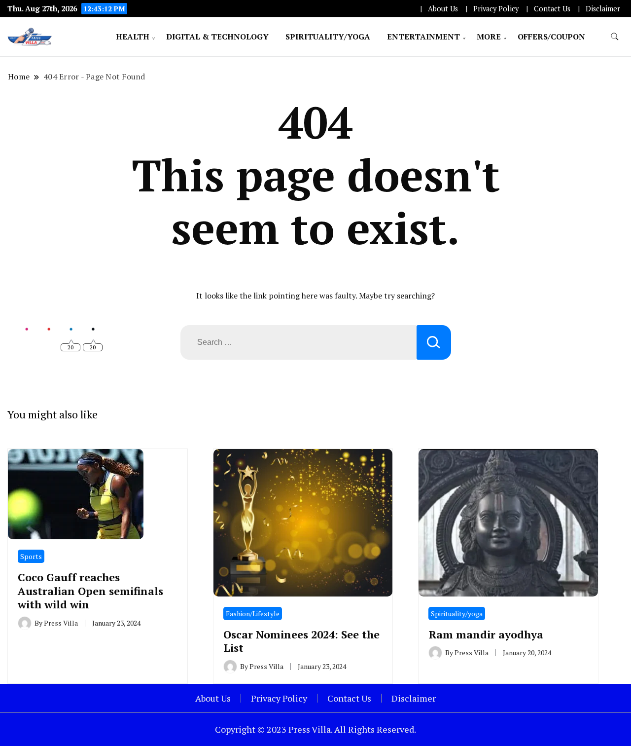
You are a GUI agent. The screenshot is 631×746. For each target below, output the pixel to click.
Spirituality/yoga (327, 36)
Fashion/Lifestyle (253, 613)
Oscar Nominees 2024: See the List (301, 641)
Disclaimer (603, 8)
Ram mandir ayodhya (485, 634)
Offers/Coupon (551, 36)
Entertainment (423, 36)
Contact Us (552, 8)
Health (132, 36)
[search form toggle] (615, 37)
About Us (443, 8)
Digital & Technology (217, 36)
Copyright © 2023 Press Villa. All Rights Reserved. (315, 729)
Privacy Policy (496, 8)
